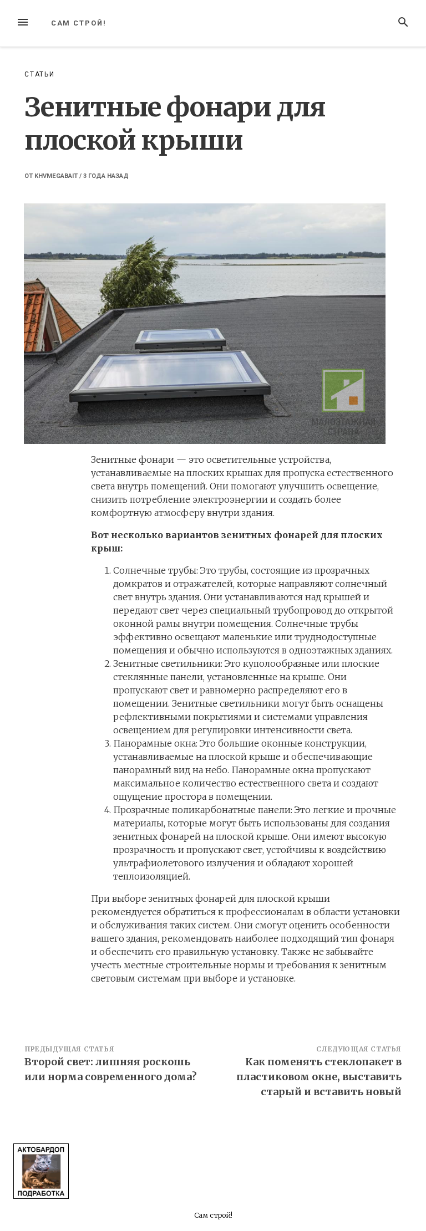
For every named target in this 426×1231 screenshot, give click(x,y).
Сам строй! (78, 23)
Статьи (39, 74)
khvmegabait (56, 176)
